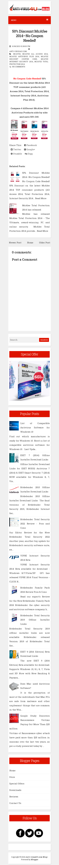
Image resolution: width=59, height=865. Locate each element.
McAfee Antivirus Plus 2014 (24, 56)
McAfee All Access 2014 (35, 54)
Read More (40, 198)
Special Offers (16, 783)
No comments (18, 66)
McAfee (17, 54)
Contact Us (15, 803)
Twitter (17, 149)
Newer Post (15, 242)
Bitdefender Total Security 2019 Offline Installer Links (35, 619)
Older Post (44, 242)
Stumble (17, 153)
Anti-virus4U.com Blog (36, 857)
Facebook (31, 145)
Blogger (34, 859)
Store (12, 777)
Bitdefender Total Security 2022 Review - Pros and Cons (35, 523)
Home (30, 242)
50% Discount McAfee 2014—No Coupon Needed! (29, 36)
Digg (30, 153)
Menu (13, 20)
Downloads (15, 790)
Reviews (13, 796)
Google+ (30, 149)
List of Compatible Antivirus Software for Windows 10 (35, 427)
